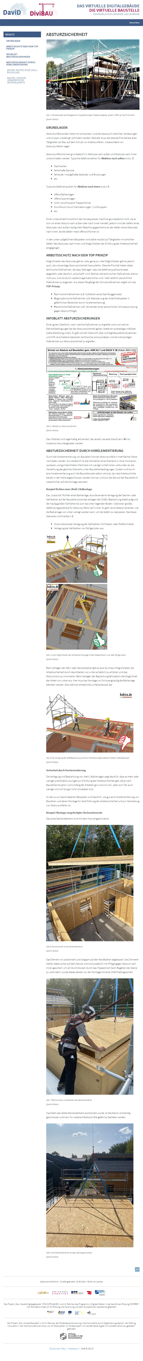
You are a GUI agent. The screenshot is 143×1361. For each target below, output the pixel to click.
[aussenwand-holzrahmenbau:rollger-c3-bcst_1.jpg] (76, 616)
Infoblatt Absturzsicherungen (18, 55)
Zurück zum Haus (58, 1348)
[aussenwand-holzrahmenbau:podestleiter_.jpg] (76, 558)
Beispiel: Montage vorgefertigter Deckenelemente (16, 80)
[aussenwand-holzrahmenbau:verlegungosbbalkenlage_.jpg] (89, 721)
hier (128, 439)
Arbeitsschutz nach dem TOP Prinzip (22, 47)
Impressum (73, 1348)
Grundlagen (13, 40)
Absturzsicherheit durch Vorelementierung (20, 63)
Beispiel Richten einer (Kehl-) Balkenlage (22, 71)
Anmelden (135, 22)
